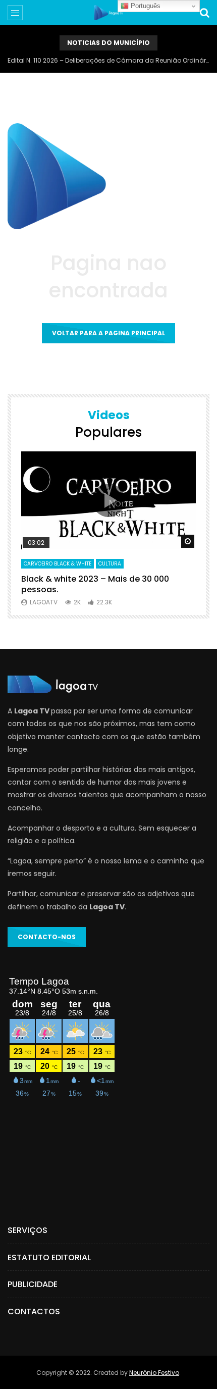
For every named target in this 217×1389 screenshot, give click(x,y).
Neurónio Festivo (154, 1372)
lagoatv (44, 602)
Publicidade (33, 1284)
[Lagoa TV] (108, 12)
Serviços (27, 1230)
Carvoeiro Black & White (57, 564)
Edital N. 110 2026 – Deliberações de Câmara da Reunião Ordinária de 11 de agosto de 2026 (108, 60)
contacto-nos (47, 937)
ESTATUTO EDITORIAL (49, 1257)
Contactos (34, 1311)
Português (144, 6)
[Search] (204, 12)
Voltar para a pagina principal (108, 333)
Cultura (109, 564)
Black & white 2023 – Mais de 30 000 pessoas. (95, 584)
